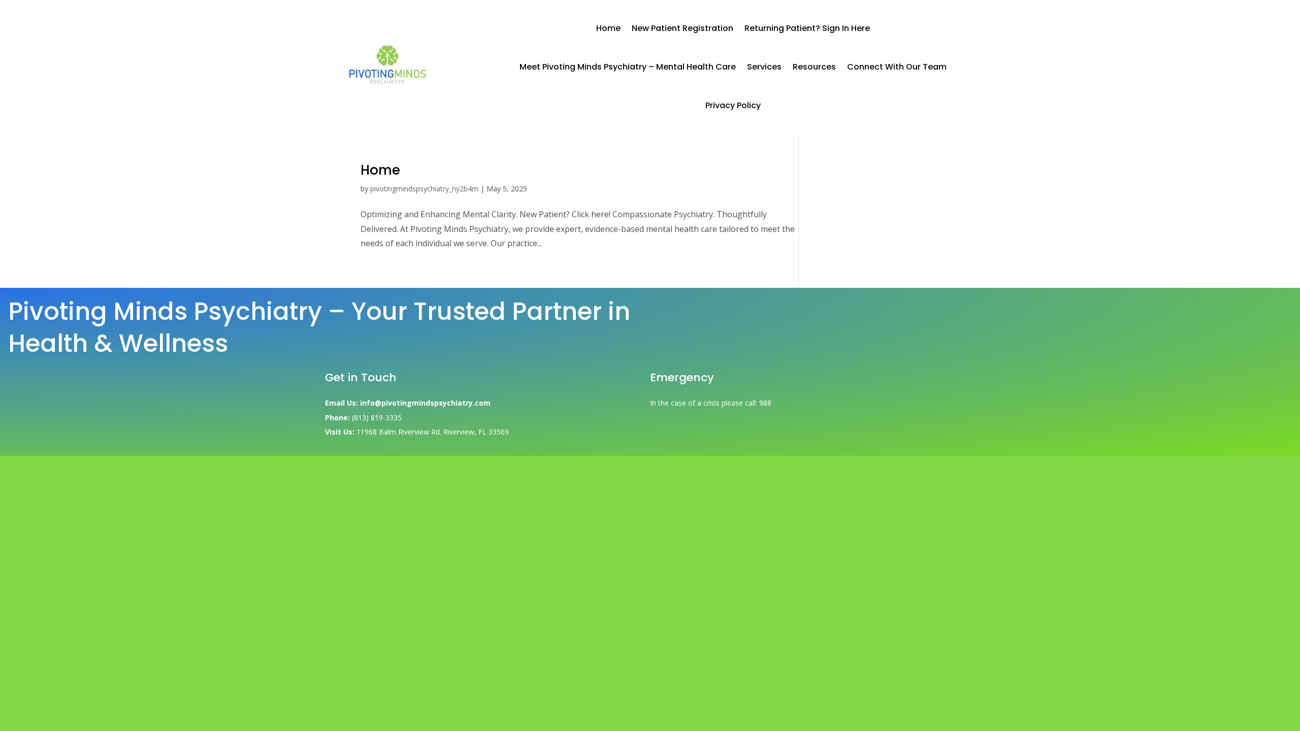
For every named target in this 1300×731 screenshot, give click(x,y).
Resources (814, 67)
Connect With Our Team (897, 67)
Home (608, 28)
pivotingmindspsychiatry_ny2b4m (424, 188)
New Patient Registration (682, 28)
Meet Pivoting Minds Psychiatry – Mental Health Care (627, 67)
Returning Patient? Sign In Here (807, 28)
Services (764, 67)
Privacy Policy (733, 105)
